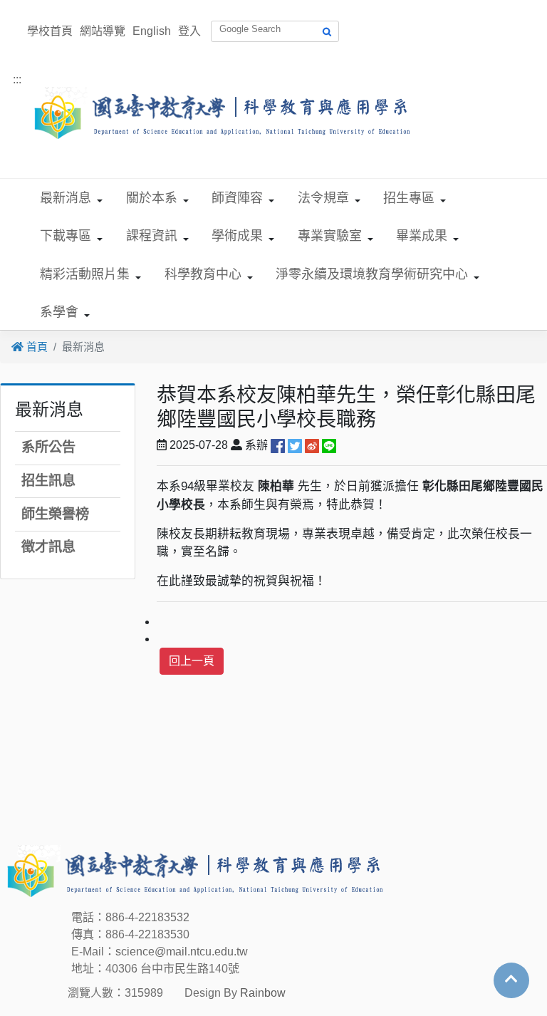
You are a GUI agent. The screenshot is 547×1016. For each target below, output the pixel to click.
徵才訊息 (48, 546)
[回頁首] (511, 979)
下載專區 (65, 236)
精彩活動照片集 (85, 274)
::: (17, 79)
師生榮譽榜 (55, 514)
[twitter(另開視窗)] (295, 445)
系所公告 (48, 447)
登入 (189, 31)
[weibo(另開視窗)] (312, 445)
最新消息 (65, 198)
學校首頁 (50, 31)
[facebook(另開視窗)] (278, 445)
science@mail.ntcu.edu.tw (181, 951)
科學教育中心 (203, 274)
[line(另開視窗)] (329, 445)
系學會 (59, 312)
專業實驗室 (330, 236)
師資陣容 (237, 198)
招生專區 (408, 198)
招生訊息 (48, 480)
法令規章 (323, 198)
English (151, 31)
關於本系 (151, 198)
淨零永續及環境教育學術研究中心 (372, 274)
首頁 (36, 347)
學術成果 (237, 236)
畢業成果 (421, 236)
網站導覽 (102, 31)
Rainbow (263, 993)
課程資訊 (151, 236)
